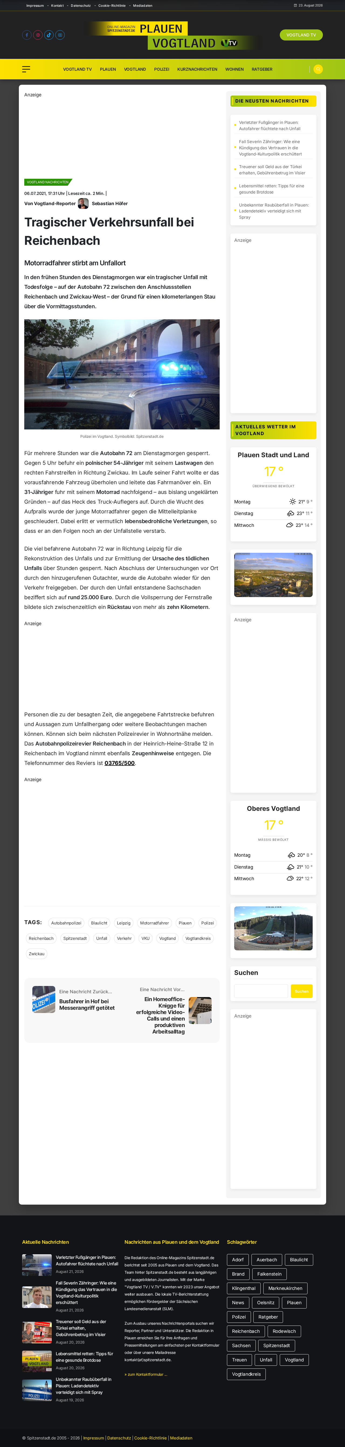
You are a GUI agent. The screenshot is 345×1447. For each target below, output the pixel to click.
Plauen (108, 69)
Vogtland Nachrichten (47, 182)
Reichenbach (41, 938)
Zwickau (36, 953)
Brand (238, 1274)
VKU (146, 938)
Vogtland (135, 69)
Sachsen (241, 1345)
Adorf (238, 1259)
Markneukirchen (285, 1288)
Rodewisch (284, 1331)
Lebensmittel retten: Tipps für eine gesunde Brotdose (271, 189)
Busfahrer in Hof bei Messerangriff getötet (87, 1004)
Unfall (101, 938)
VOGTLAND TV (301, 35)
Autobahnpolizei (66, 923)
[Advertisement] (122, 136)
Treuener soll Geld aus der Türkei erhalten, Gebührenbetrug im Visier (272, 169)
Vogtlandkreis (198, 938)
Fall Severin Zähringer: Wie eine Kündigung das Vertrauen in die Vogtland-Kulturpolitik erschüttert (270, 148)
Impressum (35, 6)
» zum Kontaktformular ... (146, 1374)
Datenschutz (81, 6)
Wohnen (234, 69)
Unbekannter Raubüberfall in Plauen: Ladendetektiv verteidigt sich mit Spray (274, 211)
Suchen (246, 973)
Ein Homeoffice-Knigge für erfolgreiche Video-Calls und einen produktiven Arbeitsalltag (160, 1015)
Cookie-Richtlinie (112, 6)
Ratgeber (262, 69)
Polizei (161, 69)
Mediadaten (142, 6)
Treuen (239, 1360)
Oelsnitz (265, 1302)
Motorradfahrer (154, 923)
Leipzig (123, 923)
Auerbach (267, 1259)
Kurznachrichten (197, 69)
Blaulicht (99, 923)
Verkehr (124, 938)
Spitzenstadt (75, 938)
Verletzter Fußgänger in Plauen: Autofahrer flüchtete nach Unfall (270, 125)
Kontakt (57, 6)
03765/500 (120, 763)
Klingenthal (244, 1288)
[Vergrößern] (305, 559)
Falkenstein (269, 1274)
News (238, 1302)
